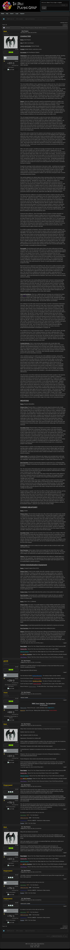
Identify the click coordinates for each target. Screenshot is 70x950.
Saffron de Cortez (24, 817)
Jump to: (48, 936)
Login (16, 13)
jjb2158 (6, 661)
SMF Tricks (37, 945)
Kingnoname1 (8, 785)
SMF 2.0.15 (27, 943)
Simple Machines (40, 943)
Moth (5, 31)
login (55, 2)
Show (26, 697)
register (60, 2)
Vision (6, 692)
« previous (62, 22)
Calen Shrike (23, 815)
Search (11, 13)
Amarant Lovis (23, 820)
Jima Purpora (24, 31)
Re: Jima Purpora (26, 660)
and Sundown (26, 654)
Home (2, 13)
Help (7, 13)
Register (22, 13)
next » (66, 22)
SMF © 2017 (33, 943)
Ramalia (22, 823)
